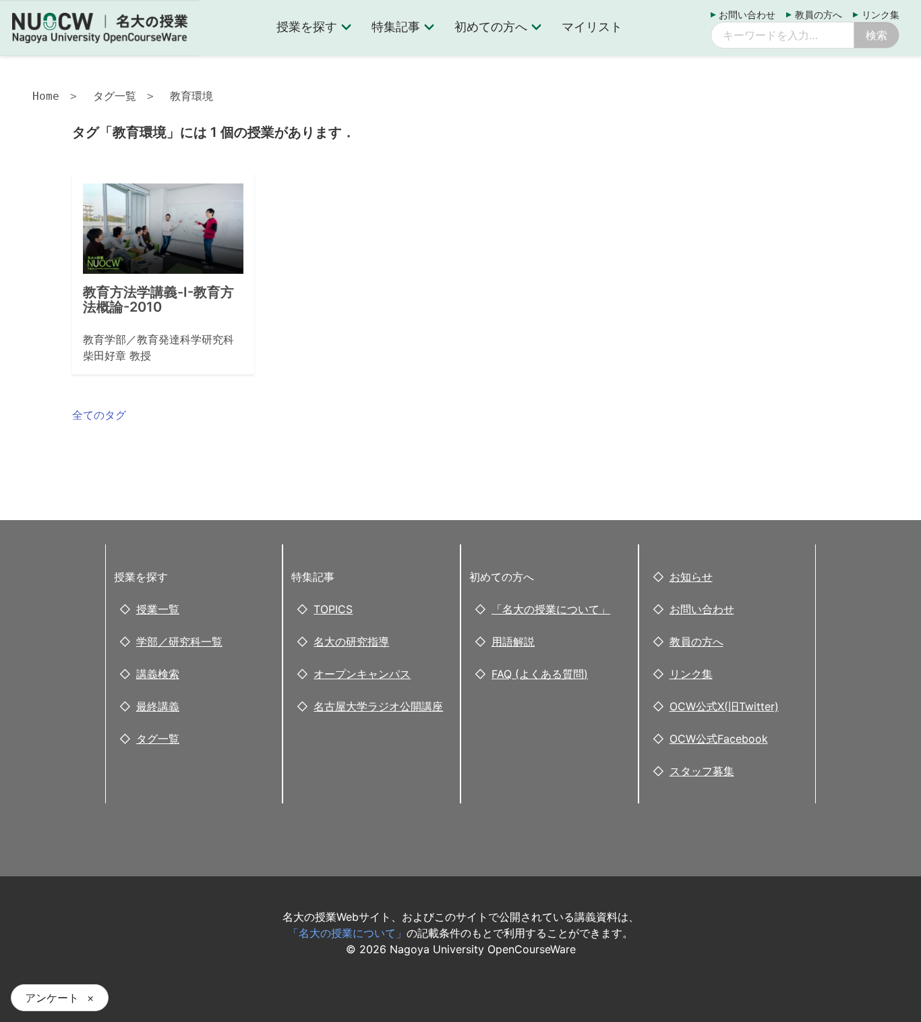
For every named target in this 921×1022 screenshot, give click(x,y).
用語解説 (513, 641)
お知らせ (691, 577)
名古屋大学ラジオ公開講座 (378, 706)
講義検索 (157, 674)
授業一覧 (157, 609)
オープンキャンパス (362, 674)
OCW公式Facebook (719, 738)
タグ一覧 (114, 96)
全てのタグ (99, 415)
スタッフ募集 (702, 771)
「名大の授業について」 (551, 609)
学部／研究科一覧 (179, 641)
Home (45, 96)
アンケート (52, 997)
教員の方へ (818, 14)
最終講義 (157, 706)
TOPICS (333, 609)
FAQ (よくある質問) (540, 674)
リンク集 (880, 14)
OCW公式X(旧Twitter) (724, 706)
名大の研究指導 (351, 641)
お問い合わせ (747, 14)
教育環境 (191, 96)
